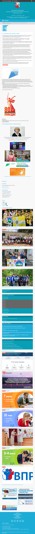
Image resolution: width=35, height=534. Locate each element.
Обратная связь (19, 15)
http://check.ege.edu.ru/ (5, 186)
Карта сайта (14, 15)
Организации (5, 27)
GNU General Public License (25, 529)
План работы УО (4, 205)
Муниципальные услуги (17, 517)
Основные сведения (5, 25)
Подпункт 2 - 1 (4, 304)
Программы (17, 516)
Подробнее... (4, 329)
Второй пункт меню (5, 298)
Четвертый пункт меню (6, 310)
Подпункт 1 (4, 300)
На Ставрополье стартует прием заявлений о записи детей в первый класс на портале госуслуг (17, 176)
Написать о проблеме (5, 121)
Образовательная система (17, 514)
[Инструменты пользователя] (31, 35)
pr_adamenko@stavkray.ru (18, 141)
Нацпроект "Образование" (6, 290)
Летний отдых (5, 30)
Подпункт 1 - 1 (4, 301)
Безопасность (5, 291)
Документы (17, 515)
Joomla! (3, 529)
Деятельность (5, 26)
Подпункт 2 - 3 (4, 307)
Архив (23, 15)
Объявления (4, 204)
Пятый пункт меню (5, 312)
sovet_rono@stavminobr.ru (7, 194)
